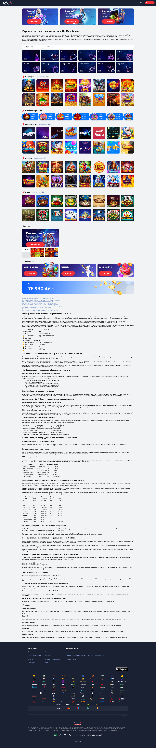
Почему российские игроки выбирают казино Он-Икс (38, 298)
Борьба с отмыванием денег (96, 655)
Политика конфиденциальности (75, 655)
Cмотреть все (44, 124)
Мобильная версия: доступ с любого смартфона (36, 307)
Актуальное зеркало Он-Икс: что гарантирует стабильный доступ (41, 300)
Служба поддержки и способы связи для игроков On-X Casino (40, 310)
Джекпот (31, 659)
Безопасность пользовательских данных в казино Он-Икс (39, 309)
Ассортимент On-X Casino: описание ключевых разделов (39, 303)
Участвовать (35, 244)
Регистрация (149, 3)
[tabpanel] (40, 16)
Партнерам (31, 662)
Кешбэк (47, 655)
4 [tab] (79, 23)
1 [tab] (74, 23)
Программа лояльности (35, 655)
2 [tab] (76, 23)
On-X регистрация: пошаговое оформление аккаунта (38, 301)
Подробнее (109, 21)
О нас (29, 652)
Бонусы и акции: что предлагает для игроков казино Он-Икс (40, 304)
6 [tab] (82, 23)
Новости (47, 652)
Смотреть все (42, 76)
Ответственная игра (93, 652)
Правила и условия (71, 652)
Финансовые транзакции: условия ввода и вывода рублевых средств (42, 306)
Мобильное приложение (52, 659)
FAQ (46, 662)
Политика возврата (71, 659)
